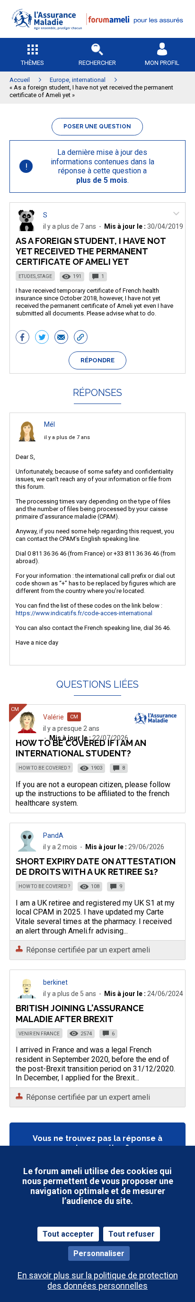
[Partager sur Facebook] (22, 338)
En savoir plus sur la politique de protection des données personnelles (98, 1280)
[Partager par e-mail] (61, 338)
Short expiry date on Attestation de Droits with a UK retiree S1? (96, 866)
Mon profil (162, 62)
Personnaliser (98, 1253)
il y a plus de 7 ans (67, 437)
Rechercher (97, 62)
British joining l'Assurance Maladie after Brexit (80, 1013)
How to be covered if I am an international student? (81, 748)
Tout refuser (131, 1234)
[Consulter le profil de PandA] (27, 848)
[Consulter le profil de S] (27, 228)
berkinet (55, 982)
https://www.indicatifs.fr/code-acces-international (84, 613)
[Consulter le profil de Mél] (27, 438)
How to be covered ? (44, 768)
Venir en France (39, 1033)
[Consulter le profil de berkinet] (27, 995)
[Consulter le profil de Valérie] (27, 730)
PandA (53, 835)
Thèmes (32, 62)
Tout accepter (68, 1234)
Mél (49, 424)
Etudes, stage (35, 276)
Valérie (53, 717)
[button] (97, 36)
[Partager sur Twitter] (42, 338)
